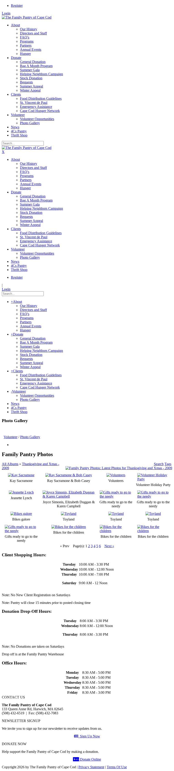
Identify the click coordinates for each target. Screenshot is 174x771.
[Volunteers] (115, 475)
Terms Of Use (117, 767)
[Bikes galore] (21, 514)
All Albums (10, 464)
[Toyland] (68, 514)
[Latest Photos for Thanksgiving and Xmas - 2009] (118, 468)
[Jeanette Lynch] (21, 492)
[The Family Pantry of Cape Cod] (26, 17)
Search (159, 464)
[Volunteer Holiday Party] (153, 479)
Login (6, 13)
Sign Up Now (89, 736)
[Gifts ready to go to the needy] (116, 496)
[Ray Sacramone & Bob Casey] (68, 475)
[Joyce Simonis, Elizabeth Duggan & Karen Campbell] (69, 496)
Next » (109, 546)
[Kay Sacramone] (21, 475)
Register (17, 5)
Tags (167, 464)
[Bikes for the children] (68, 527)
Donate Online (90, 759)
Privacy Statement (91, 767)
